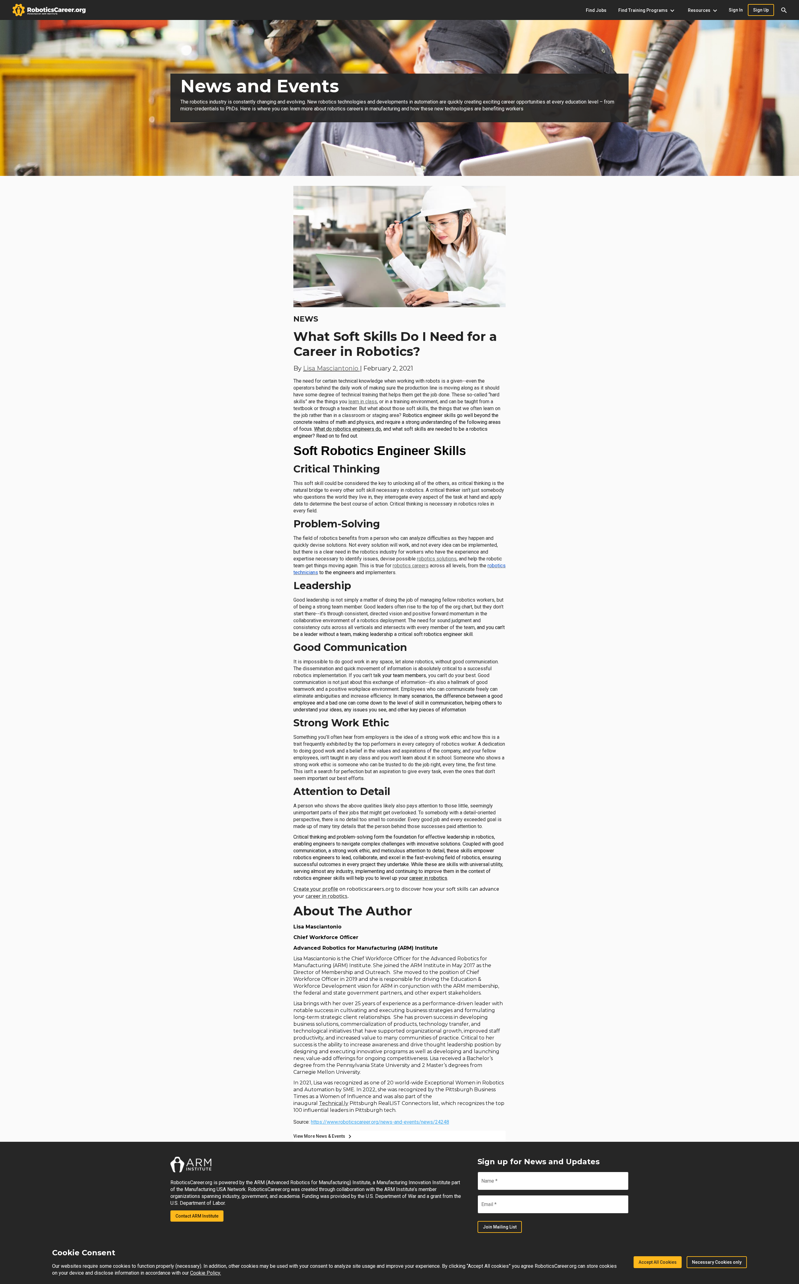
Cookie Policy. (205, 1273)
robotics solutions (437, 559)
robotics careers (411, 566)
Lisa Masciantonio (331, 368)
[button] (784, 10)
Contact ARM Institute (196, 1216)
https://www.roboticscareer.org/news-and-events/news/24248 (380, 1122)
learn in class (362, 402)
